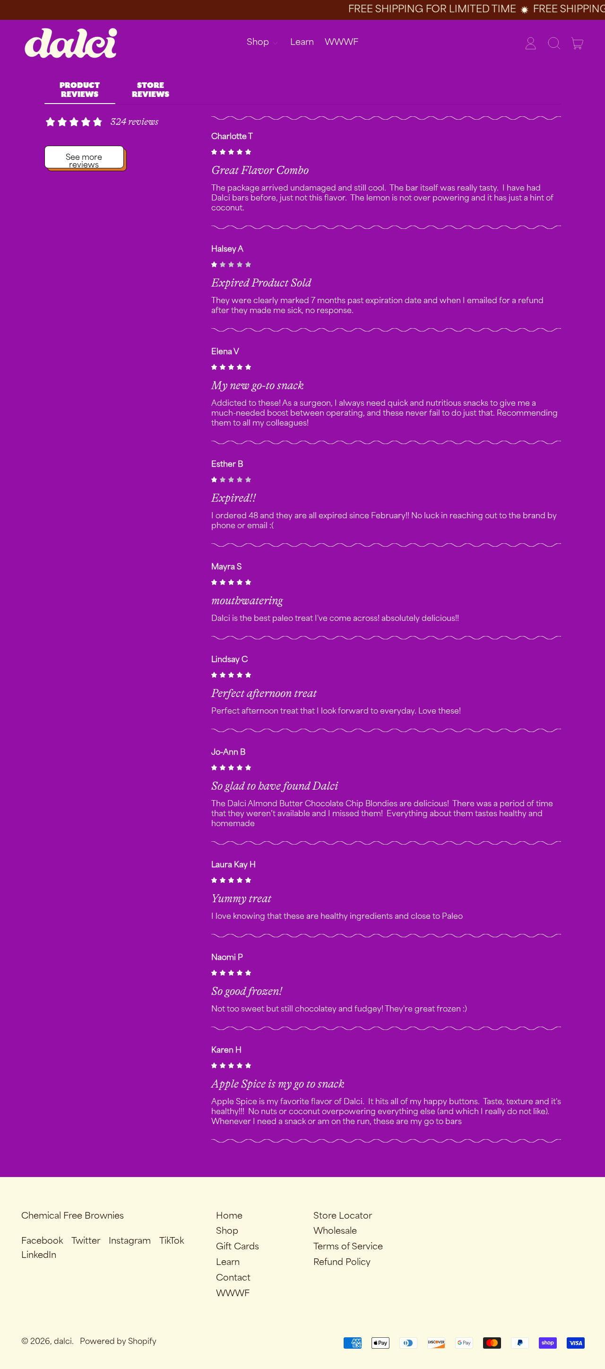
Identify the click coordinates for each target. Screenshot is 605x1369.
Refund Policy (342, 1262)
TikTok (171, 1241)
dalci (63, 1342)
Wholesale (335, 1231)
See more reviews (87, 159)
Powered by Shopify (118, 1342)
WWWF (341, 42)
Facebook (42, 1241)
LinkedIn (38, 1255)
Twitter (85, 1241)
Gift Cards (237, 1247)
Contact (233, 1278)
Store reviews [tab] (150, 90)
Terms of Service (348, 1247)
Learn (302, 42)
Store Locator (342, 1216)
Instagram (130, 1241)
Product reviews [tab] (80, 90)
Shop (227, 1231)
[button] (554, 43)
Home (229, 1216)
